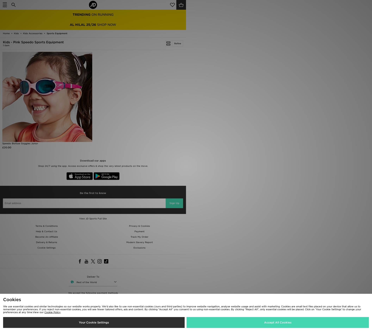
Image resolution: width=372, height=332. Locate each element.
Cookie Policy (52, 312)
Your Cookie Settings (94, 322)
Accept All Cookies (277, 322)
